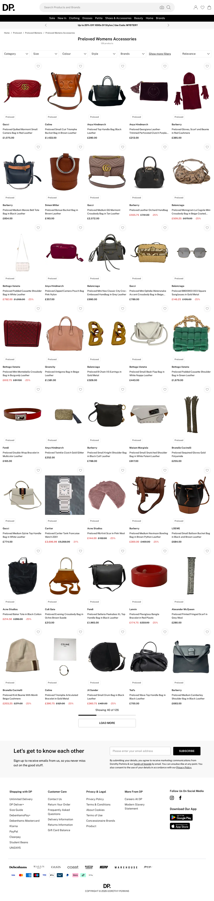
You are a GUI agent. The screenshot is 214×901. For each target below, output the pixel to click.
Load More (107, 723)
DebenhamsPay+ (19, 815)
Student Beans (18, 842)
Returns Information (60, 824)
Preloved (17, 33)
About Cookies (95, 810)
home (7, 33)
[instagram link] (172, 798)
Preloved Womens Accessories (60, 33)
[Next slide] (168, 25)
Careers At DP (133, 799)
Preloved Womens (33, 33)
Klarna (13, 826)
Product (91, 826)
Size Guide (16, 810)
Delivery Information (60, 819)
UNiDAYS (15, 847)
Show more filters (160, 53)
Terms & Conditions (98, 804)
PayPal (13, 831)
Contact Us (55, 799)
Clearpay (15, 837)
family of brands (142, 764)
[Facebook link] (180, 798)
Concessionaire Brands (100, 820)
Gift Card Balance (59, 830)
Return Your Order (59, 804)
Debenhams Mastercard (24, 820)
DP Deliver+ (16, 804)
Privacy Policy (95, 799)
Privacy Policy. (184, 767)
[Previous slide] (46, 25)
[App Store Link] (181, 821)
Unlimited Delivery (20, 799)
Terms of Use (94, 815)
